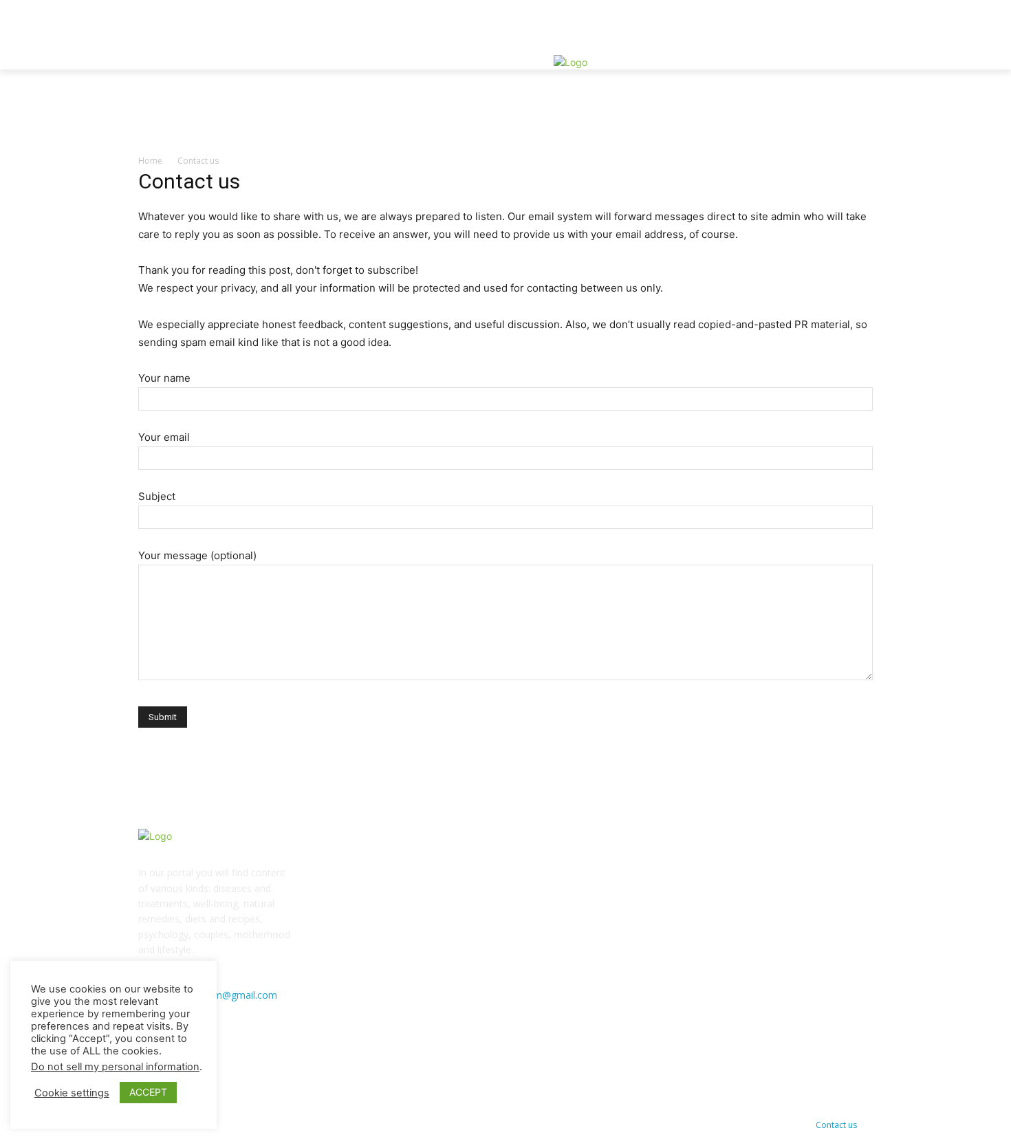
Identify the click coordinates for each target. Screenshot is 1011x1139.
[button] (845, 41)
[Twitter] (850, 88)
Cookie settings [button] (71, 1093)
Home (150, 160)
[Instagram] (834, 88)
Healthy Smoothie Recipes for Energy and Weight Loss (458, 904)
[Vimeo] (819, 104)
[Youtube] (834, 104)
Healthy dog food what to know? (411, 868)
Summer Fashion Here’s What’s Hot (416, 940)
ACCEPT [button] (148, 1092)
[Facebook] (819, 88)
